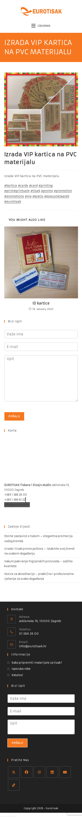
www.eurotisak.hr (16, 509)
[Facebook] (26, 772)
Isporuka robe (21, 669)
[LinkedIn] (52, 772)
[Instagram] (39, 772)
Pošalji (14, 416)
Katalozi (17, 675)
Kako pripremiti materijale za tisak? (37, 662)
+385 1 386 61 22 (14, 500)
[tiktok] (14, 785)
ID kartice (41, 303)
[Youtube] (65, 772)
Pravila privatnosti (17, 514)
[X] (14, 772)
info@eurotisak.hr (16, 504)
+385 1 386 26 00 (15, 494)
